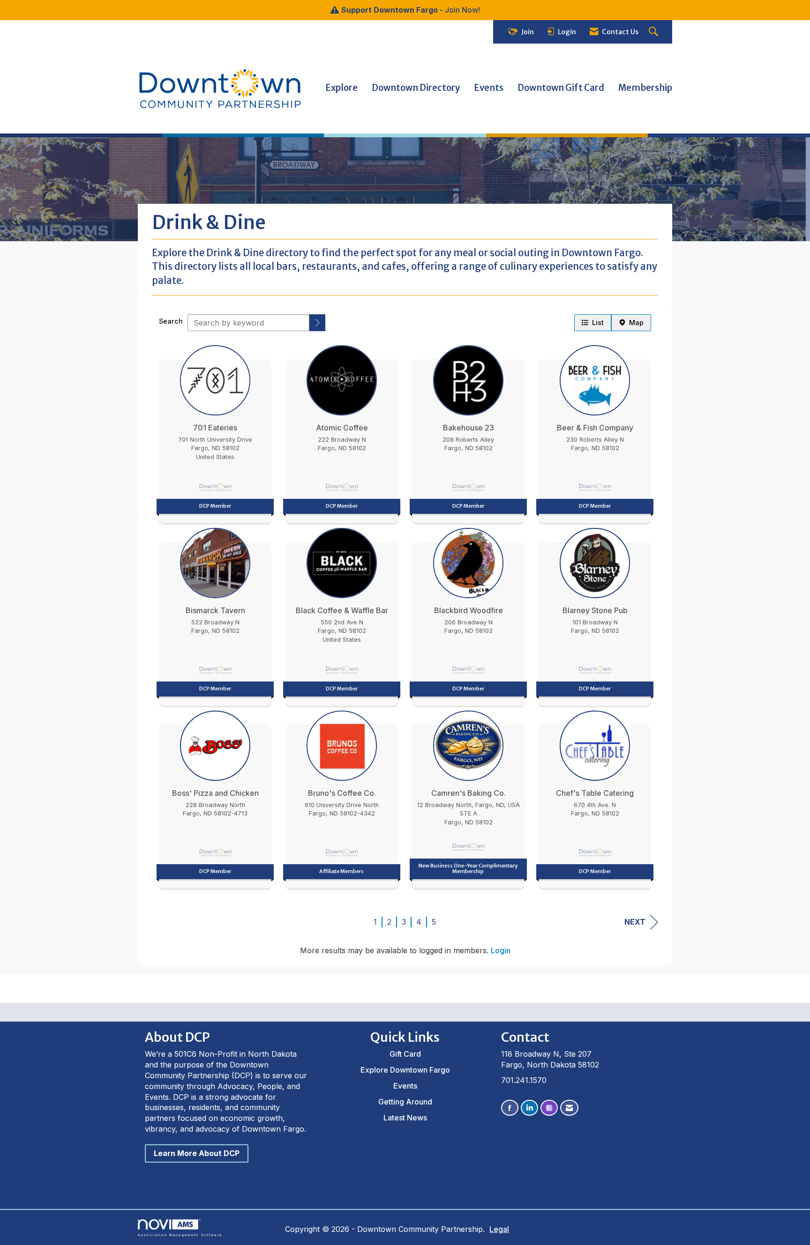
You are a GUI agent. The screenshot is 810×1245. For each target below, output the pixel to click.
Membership (645, 87)
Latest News (405, 1117)
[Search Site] (654, 32)
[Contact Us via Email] (569, 1108)
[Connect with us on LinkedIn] (529, 1108)
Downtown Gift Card (561, 87)
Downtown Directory (416, 87)
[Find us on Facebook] (509, 1108)
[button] (317, 322)
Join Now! (462, 10)
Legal (499, 1229)
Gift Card (405, 1054)
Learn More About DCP (197, 1153)
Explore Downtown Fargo (405, 1070)
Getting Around (405, 1101)
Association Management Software (180, 1235)
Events (488, 87)
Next (634, 921)
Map (634, 322)
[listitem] (215, 432)
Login (500, 950)
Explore (341, 87)
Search (171, 321)
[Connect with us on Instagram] (549, 1108)
